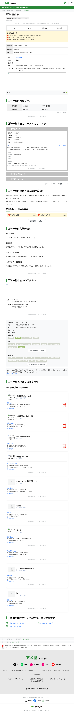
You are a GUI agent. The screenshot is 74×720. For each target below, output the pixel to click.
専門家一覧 (66, 670)
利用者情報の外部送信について (38, 679)
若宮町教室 (10, 537)
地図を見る (11, 408)
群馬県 (8, 10)
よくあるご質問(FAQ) (37, 681)
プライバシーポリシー (20, 679)
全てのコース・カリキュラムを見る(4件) (55, 184)
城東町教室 (10, 488)
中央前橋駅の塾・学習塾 (16, 623)
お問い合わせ (61, 679)
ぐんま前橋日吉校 (12, 463)
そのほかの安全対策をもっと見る (37, 364)
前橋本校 (9, 575)
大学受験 (36, 664)
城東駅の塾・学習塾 (46, 623)
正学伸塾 (19, 57)
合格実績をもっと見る (36, 221)
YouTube (58, 664)
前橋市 (13, 10)
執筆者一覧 (57, 670)
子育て (47, 664)
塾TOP (3, 10)
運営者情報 (37, 674)
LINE (25, 664)
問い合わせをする (12, 374)
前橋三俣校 (10, 443)
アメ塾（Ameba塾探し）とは (17, 670)
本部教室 (9, 512)
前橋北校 (9, 403)
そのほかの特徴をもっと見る (37, 350)
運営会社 (52, 679)
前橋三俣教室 (11, 423)
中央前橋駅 (18, 10)
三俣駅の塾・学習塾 (14, 626)
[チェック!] (64, 406)
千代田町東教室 (11, 551)
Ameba (30, 701)
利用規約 (9, 679)
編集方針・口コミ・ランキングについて (40, 670)
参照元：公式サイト (62, 145)
